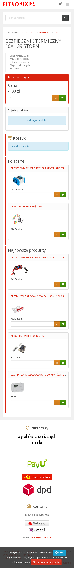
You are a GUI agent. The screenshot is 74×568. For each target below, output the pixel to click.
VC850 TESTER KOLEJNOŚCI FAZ (26, 206)
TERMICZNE (45, 32)
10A (56, 32)
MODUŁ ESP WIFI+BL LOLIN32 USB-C (29, 335)
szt (55, 97)
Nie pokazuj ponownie (47, 562)
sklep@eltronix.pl (41, 537)
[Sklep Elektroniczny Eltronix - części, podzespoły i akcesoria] (19, 4)
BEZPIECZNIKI (28, 32)
